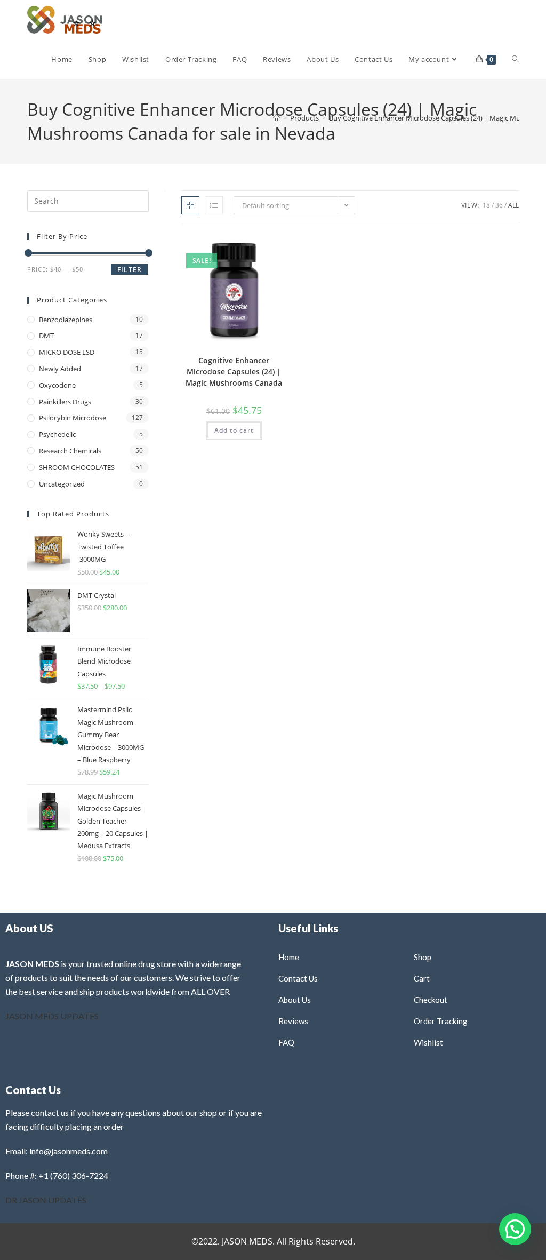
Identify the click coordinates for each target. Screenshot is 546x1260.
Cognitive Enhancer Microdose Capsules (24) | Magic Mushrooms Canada (234, 371)
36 (499, 205)
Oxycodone (57, 385)
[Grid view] (190, 205)
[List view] (214, 205)
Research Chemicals (70, 451)
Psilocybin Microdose (72, 417)
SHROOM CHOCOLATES (77, 467)
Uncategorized (62, 484)
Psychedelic (57, 434)
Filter (129, 269)
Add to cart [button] (234, 430)
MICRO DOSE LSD (66, 352)
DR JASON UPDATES (45, 1200)
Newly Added (60, 368)
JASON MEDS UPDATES (52, 1016)
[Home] (276, 118)
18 (486, 205)
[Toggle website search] (515, 59)
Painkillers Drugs (65, 401)
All (513, 205)
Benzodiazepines (65, 319)
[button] (253, 246)
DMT (46, 335)
